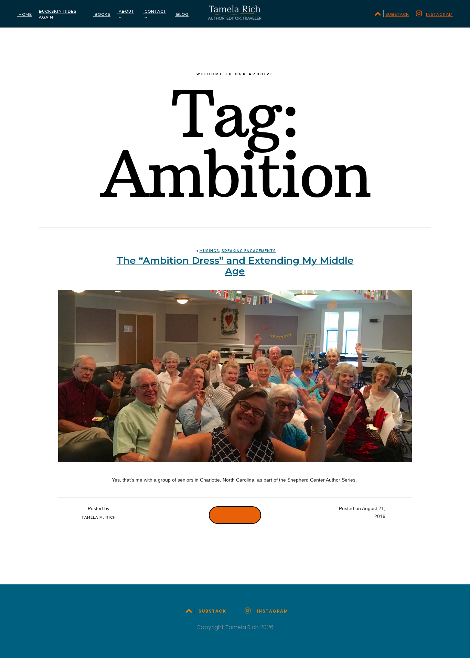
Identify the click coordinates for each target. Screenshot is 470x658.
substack (397, 14)
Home (24, 14)
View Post (235, 515)
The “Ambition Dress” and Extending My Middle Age (235, 266)
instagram (439, 14)
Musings (209, 251)
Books (101, 14)
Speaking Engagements (249, 251)
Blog (182, 14)
